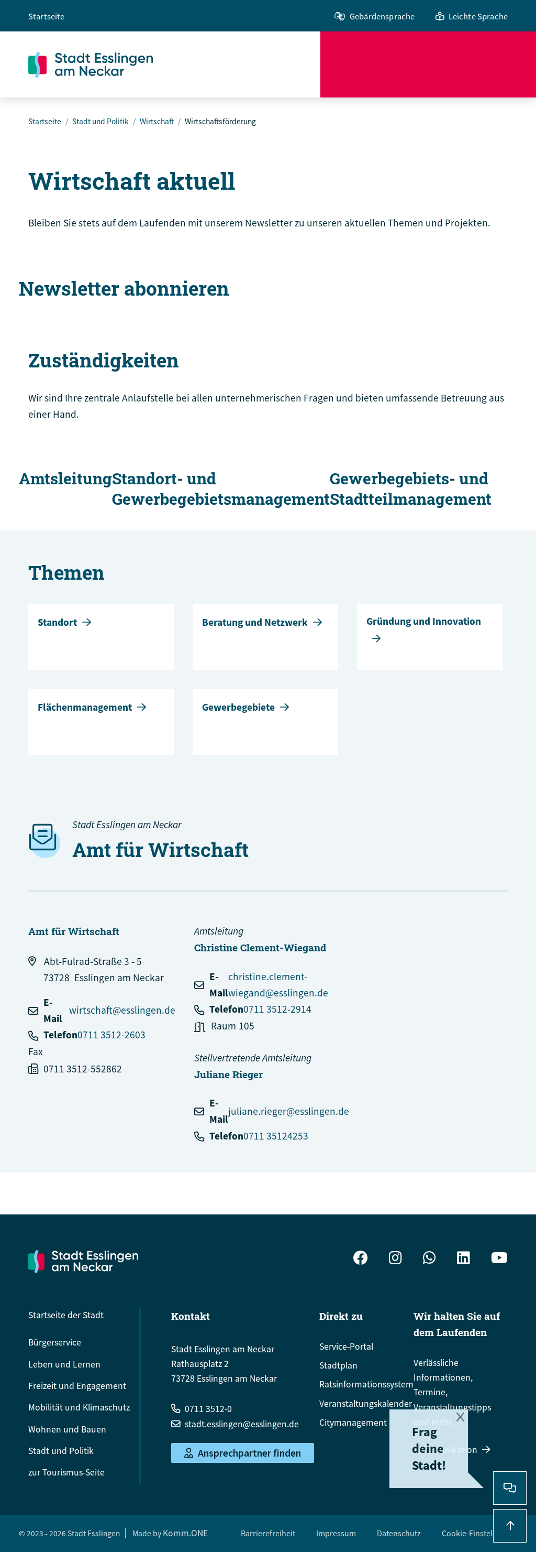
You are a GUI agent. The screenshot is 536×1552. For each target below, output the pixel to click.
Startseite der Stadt (66, 1315)
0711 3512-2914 (277, 1009)
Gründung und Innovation (423, 621)
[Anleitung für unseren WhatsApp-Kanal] (429, 1259)
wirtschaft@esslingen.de (122, 1010)
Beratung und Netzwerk (255, 622)
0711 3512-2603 (111, 1034)
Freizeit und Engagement (77, 1386)
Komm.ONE (185, 1533)
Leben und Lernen (64, 1364)
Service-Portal (346, 1346)
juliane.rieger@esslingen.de (288, 1111)
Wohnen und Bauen (67, 1429)
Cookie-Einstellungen (479, 1533)
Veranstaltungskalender (365, 1403)
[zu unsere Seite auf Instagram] (395, 1259)
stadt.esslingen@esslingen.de (242, 1424)
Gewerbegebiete (238, 707)
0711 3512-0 (208, 1409)
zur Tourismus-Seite (66, 1472)
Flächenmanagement (85, 707)
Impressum (336, 1533)
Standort (57, 622)
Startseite (46, 16)
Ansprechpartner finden (249, 1453)
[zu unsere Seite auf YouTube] (499, 1259)
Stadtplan (338, 1365)
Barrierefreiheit (268, 1533)
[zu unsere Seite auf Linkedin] (463, 1259)
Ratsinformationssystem (366, 1384)
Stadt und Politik (100, 121)
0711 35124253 (275, 1136)
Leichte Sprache (478, 16)
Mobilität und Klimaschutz (79, 1407)
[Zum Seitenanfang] (510, 1526)
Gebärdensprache (382, 16)
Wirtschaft (157, 121)
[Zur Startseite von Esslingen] (174, 64)
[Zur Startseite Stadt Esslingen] (83, 1261)
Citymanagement (353, 1422)
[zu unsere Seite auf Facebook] (360, 1259)
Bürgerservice (54, 1342)
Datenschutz (399, 1533)
